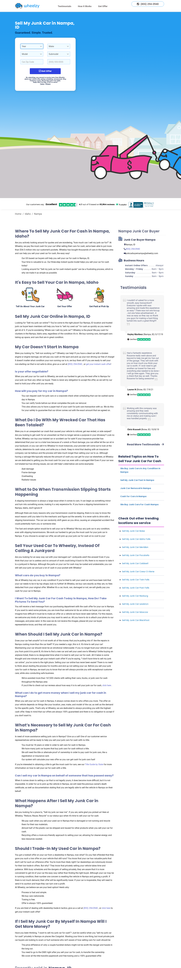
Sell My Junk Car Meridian (135, 547)
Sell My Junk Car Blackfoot (135, 620)
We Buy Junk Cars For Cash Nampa (139, 504)
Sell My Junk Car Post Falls (135, 587)
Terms (42, 84)
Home (18, 213)
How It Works (85, 6)
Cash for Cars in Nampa (133, 496)
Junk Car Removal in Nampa (135, 488)
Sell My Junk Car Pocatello (135, 555)
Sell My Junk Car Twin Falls (135, 579)
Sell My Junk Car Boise (133, 530)
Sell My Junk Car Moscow (135, 612)
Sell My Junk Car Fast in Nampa (137, 480)
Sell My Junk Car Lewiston (135, 604)
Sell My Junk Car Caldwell (135, 563)
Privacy (48, 84)
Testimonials (64, 6)
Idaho (28, 213)
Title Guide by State (94, 764)
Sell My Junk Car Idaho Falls (136, 539)
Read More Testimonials (143, 444)
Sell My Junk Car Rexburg (135, 595)
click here (107, 685)
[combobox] (31, 46)
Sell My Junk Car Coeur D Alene (138, 571)
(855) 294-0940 (75, 364)
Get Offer (102, 6)
